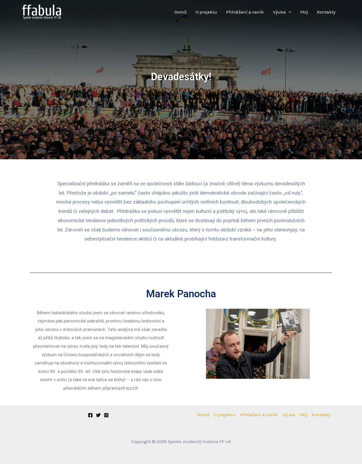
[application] (288, 12)
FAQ (304, 12)
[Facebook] (90, 415)
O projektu (206, 12)
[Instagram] (106, 415)
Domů (180, 12)
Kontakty (326, 12)
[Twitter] (98, 415)
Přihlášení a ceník (245, 12)
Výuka (279, 12)
